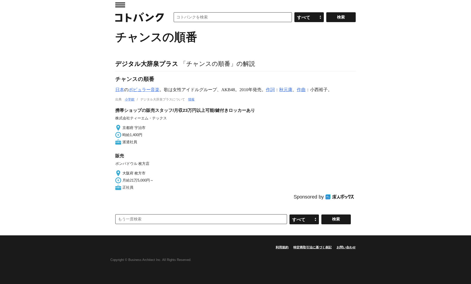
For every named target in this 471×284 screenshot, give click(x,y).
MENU (120, 5)
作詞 (270, 89)
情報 (191, 99)
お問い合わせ (346, 247)
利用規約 (282, 247)
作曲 (301, 89)
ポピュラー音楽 (144, 89)
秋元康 (285, 89)
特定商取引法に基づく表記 (312, 247)
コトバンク (139, 17)
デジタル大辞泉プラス (146, 63)
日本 (119, 89)
